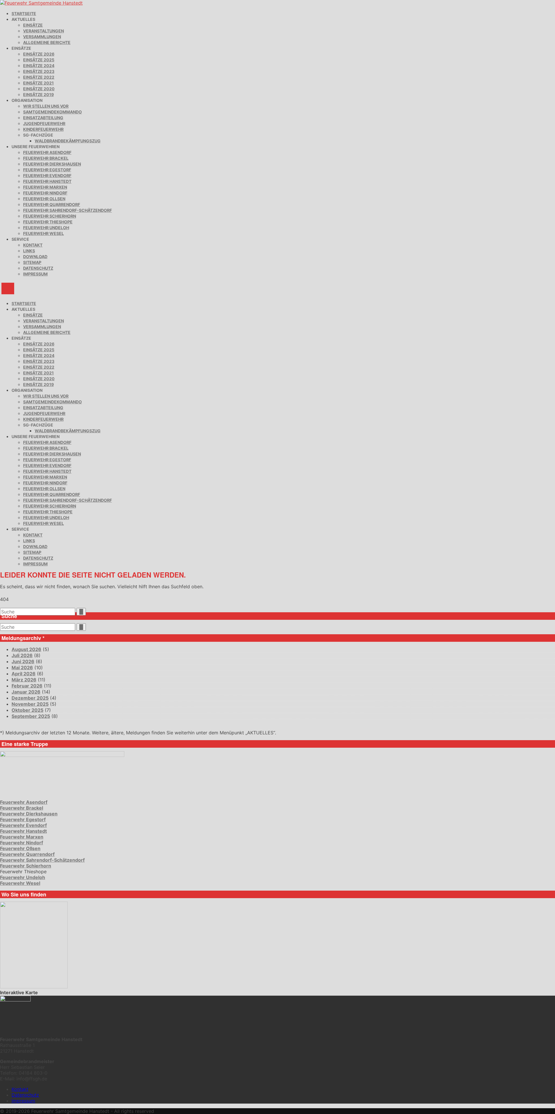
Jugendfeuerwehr (44, 123)
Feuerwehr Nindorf (45, 192)
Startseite (24, 13)
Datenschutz (38, 268)
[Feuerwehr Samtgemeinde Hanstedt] (41, 3)
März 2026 (24, 680)
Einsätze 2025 (38, 59)
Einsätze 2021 (38, 82)
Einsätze (33, 25)
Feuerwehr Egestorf (47, 169)
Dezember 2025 (30, 698)
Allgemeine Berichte (47, 42)
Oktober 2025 (27, 710)
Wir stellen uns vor (46, 106)
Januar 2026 (26, 692)
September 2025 (31, 716)
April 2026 (24, 674)
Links (29, 250)
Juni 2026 (23, 661)
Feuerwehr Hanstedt (47, 181)
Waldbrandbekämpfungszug (68, 140)
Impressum (35, 273)
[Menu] (7, 288)
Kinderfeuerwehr (43, 129)
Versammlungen (42, 36)
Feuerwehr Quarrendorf (51, 204)
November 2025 (30, 704)
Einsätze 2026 (38, 54)
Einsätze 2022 (38, 77)
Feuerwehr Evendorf (47, 175)
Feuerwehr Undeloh (46, 227)
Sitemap (32, 262)
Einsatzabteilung (43, 117)
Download (35, 256)
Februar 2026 (27, 686)
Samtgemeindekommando (52, 111)
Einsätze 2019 (38, 94)
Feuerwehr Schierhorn (49, 216)
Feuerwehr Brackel (46, 158)
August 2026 (26, 649)
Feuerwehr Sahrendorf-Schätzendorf (67, 210)
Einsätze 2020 (39, 88)
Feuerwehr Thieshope (48, 221)
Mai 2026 (22, 667)
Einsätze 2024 (38, 65)
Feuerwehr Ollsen (44, 198)
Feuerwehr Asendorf (47, 152)
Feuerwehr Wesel (43, 233)
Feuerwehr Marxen (45, 187)
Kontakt (32, 244)
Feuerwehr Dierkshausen (52, 163)
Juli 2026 (22, 655)
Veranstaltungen (43, 30)
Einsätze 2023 (38, 71)
